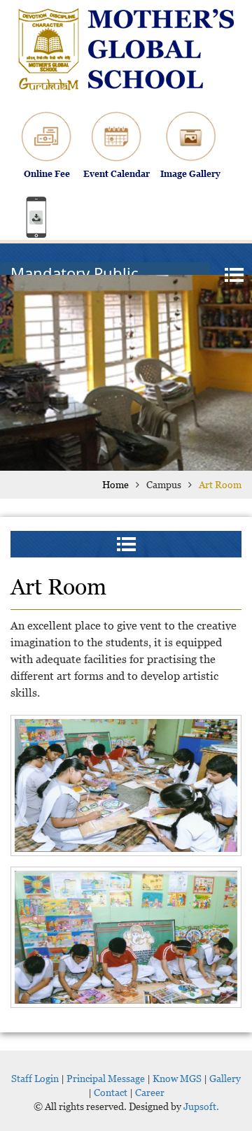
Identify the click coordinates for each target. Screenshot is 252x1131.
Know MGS (177, 1078)
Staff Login (35, 1078)
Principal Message (105, 1078)
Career (149, 1092)
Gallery (225, 1078)
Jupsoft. (200, 1106)
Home (115, 484)
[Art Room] (126, 785)
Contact (110, 1092)
